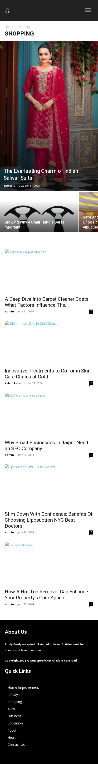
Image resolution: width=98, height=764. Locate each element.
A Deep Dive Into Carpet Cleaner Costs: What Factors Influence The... (47, 302)
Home (9, 27)
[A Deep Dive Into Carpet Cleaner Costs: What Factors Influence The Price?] (49, 271)
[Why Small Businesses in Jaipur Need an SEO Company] (49, 415)
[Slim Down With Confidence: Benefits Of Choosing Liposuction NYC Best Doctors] (49, 486)
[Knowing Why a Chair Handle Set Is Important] (39, 221)
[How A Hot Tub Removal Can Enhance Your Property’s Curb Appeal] (49, 564)
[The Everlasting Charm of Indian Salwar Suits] (49, 116)
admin (9, 311)
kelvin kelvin (14, 383)
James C (9, 185)
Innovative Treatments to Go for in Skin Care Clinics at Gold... (48, 374)
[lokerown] (7, 10)
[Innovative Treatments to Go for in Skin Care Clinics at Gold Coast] (49, 343)
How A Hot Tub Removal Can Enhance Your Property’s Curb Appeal (46, 595)
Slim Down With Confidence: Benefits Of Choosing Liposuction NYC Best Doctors (49, 520)
